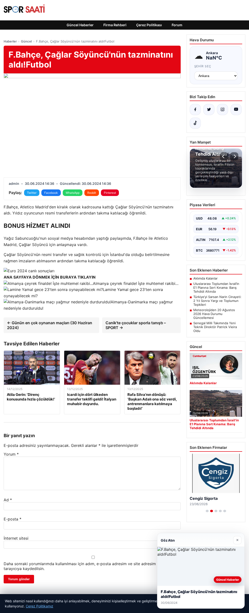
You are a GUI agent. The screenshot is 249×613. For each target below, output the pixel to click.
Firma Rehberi (114, 25)
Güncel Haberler (80, 25)
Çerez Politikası (149, 25)
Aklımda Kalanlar (205, 278)
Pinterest (110, 193)
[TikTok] (195, 123)
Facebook (51, 193)
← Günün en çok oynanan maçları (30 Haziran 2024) (49, 325)
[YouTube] (236, 109)
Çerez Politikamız (39, 606)
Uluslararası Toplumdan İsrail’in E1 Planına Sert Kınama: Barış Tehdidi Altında (216, 287)
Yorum (11, 454)
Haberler (10, 41)
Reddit (91, 193)
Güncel (26, 41)
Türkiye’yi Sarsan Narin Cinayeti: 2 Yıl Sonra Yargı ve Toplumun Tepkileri (217, 300)
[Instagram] (222, 109)
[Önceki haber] (224, 156)
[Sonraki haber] (234, 156)
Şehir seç (203, 66)
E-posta (12, 519)
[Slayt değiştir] (207, 511)
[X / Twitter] (208, 109)
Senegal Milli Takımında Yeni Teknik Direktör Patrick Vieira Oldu (215, 327)
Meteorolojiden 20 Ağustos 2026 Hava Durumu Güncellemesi (214, 314)
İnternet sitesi (16, 538)
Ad (8, 499)
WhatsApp (73, 193)
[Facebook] (195, 109)
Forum (177, 25)
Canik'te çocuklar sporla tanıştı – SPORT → (136, 325)
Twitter (31, 193)
